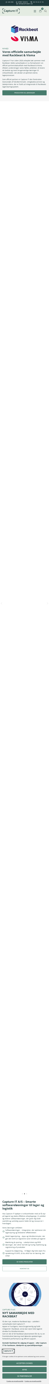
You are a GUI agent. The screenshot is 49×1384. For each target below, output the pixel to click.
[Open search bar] (45, 11)
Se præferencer (24, 1376)
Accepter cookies (24, 1363)
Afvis (24, 1369)
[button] (35, 11)
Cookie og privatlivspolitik (15, 1381)
